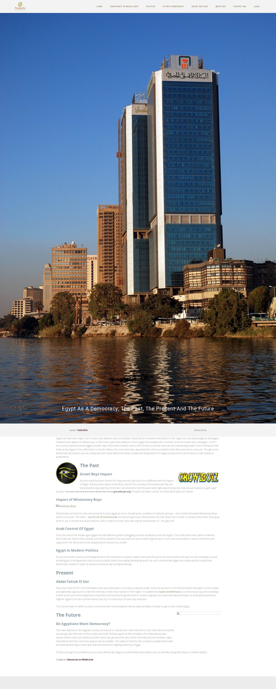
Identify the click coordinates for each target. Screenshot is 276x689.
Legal (257, 6)
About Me (220, 6)
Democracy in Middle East (124, 6)
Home (99, 6)
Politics (150, 6)
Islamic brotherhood (169, 591)
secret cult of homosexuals (102, 517)
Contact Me (239, 6)
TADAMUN (82, 430)
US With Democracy (173, 6)
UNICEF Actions (200, 6)
